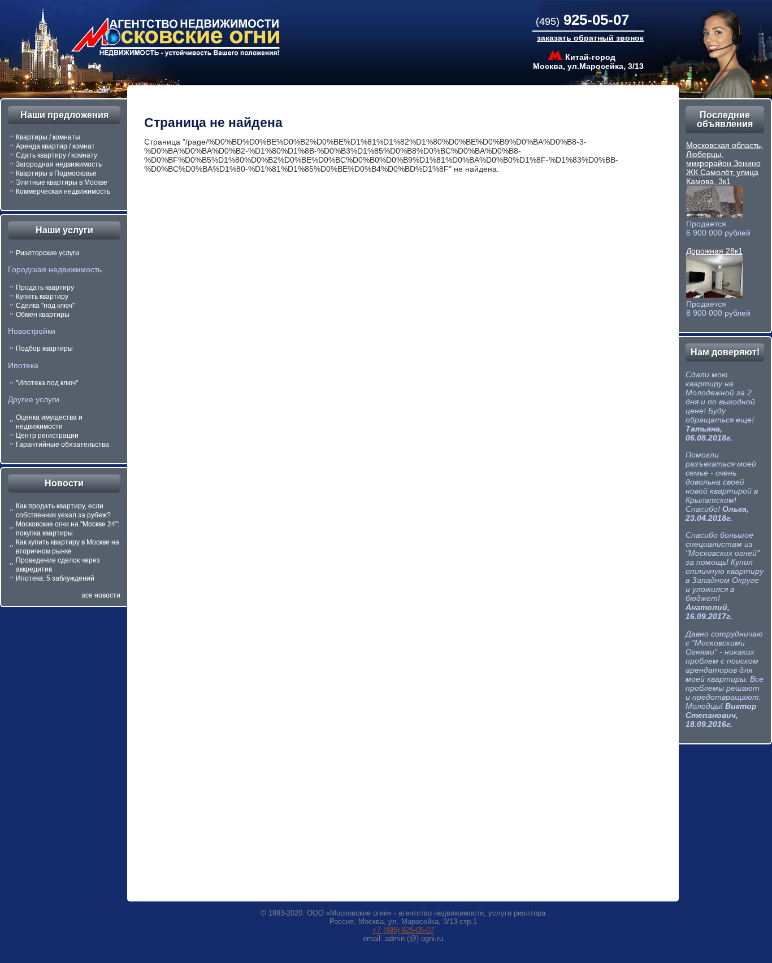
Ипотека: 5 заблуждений (55, 578)
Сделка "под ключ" (45, 306)
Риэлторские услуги (47, 253)
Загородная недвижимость (59, 164)
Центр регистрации (47, 435)
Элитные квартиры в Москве (61, 182)
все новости (101, 595)
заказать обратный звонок (590, 37)
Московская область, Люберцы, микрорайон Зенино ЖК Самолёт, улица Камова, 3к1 (724, 163)
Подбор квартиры (44, 348)
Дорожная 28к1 (714, 250)
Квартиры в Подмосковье (56, 173)
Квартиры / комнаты (48, 137)
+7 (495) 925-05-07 (403, 930)
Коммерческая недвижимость (63, 191)
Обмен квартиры (43, 315)
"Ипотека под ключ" (47, 383)
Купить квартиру (42, 296)
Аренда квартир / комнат (55, 146)
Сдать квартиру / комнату (56, 155)
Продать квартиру (45, 287)
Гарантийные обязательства (62, 444)
